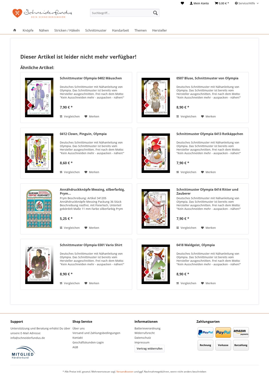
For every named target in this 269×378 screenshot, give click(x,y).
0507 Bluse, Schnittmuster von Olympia (207, 78)
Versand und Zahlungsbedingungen (96, 333)
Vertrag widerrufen (149, 348)
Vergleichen (71, 116)
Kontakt (77, 338)
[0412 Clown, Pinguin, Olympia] (39, 153)
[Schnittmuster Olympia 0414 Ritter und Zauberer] (156, 209)
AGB (75, 347)
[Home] (14, 30)
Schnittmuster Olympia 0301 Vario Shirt (91, 245)
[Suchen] (155, 13)
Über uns (78, 328)
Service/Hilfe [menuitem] (247, 3)
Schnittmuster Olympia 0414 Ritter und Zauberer (207, 191)
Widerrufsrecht (144, 333)
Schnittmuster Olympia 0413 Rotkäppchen (209, 134)
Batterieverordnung (147, 328)
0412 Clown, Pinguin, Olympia (83, 134)
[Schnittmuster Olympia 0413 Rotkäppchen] (156, 153)
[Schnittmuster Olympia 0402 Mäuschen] (39, 97)
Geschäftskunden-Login (88, 342)
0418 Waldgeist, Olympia (195, 245)
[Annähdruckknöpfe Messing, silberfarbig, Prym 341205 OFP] (39, 209)
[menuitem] (182, 3)
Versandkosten (125, 371)
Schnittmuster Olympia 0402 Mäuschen (91, 78)
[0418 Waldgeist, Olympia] (156, 264)
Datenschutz (142, 338)
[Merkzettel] (182, 3)
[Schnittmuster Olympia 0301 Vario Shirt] (39, 264)
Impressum (141, 342)
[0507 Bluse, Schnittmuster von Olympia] (156, 97)
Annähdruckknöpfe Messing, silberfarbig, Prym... (92, 191)
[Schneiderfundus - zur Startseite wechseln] (42, 16)
